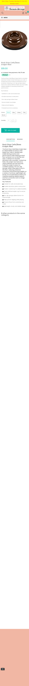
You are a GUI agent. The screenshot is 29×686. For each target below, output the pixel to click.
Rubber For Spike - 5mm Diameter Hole (14, 596)
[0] (26, 13)
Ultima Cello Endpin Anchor (14, 351)
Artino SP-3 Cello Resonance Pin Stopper (14, 254)
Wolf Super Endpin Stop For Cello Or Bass (14, 498)
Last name (3, 658)
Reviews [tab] (20, 139)
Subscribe (24, 670)
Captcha (2, 663)
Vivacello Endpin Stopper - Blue (14, 302)
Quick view (9, 249)
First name (3, 652)
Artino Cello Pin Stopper (14, 399)
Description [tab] (10, 139)
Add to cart (11, 130)
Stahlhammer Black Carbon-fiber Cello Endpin (15, 546)
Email (1, 647)
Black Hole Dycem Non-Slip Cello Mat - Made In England (14, 448)
